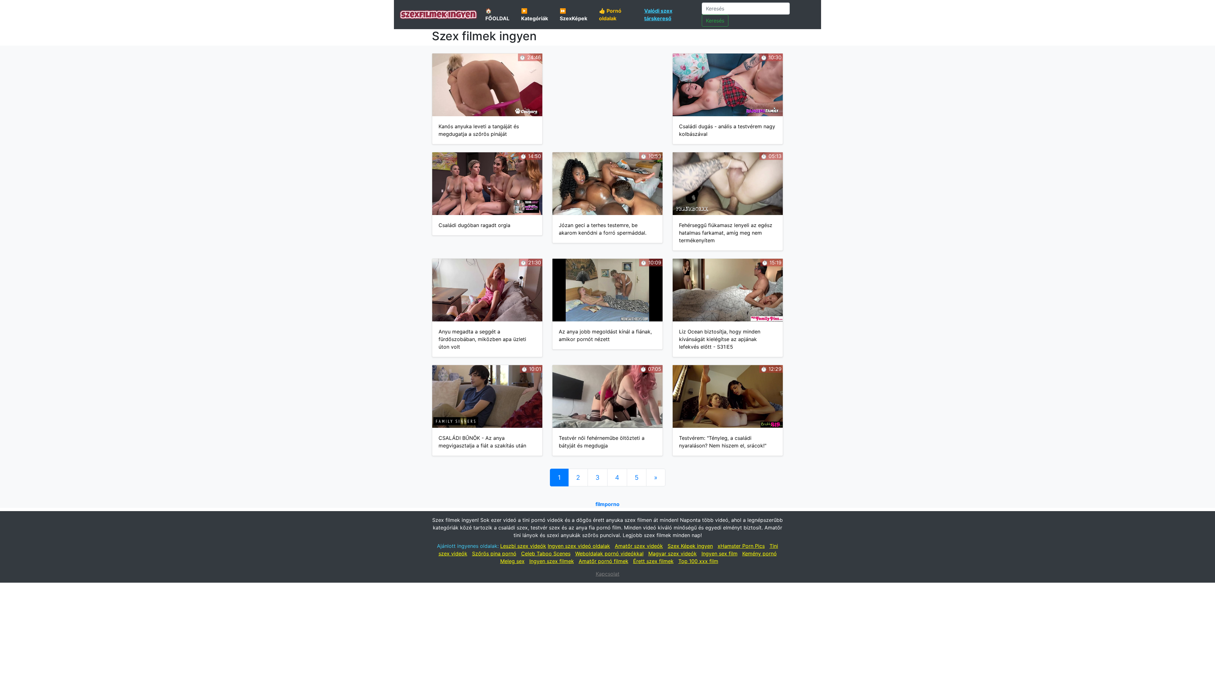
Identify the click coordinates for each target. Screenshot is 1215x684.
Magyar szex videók (672, 553)
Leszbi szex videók (523, 546)
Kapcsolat (608, 574)
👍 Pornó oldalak (610, 15)
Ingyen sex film (719, 553)
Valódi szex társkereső (658, 15)
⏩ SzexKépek (573, 15)
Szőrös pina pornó (494, 553)
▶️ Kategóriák (534, 15)
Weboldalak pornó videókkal (609, 553)
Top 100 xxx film (698, 561)
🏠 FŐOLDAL (497, 15)
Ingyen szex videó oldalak (579, 546)
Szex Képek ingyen (690, 546)
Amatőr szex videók (639, 546)
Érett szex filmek (653, 561)
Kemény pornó (759, 553)
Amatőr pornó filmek (603, 561)
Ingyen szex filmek (551, 561)
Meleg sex (512, 561)
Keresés (715, 20)
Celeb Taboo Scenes (545, 553)
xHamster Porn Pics (741, 546)
